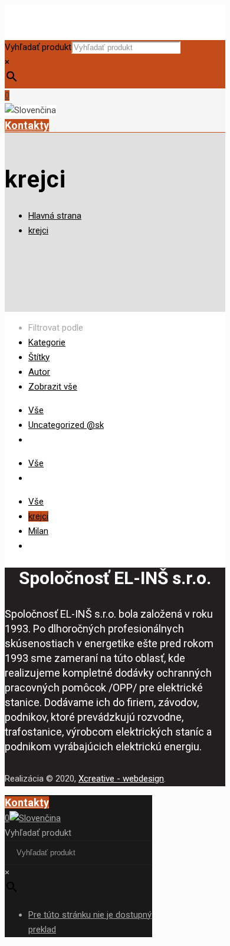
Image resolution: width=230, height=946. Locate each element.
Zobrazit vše (52, 386)
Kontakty (27, 125)
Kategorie (46, 342)
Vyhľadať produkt (38, 47)
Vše (36, 410)
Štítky (39, 357)
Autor (39, 372)
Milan (38, 531)
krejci (38, 230)
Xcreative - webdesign (121, 778)
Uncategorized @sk (66, 425)
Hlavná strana (54, 215)
